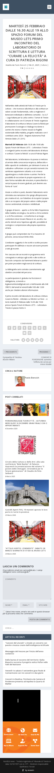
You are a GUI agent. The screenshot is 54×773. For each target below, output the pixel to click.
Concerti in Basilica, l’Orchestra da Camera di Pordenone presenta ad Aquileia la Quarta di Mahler (25, 681)
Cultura (44, 65)
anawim (31, 770)
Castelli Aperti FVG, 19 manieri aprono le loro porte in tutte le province (26, 511)
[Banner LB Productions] (27, 705)
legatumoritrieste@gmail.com (17, 284)
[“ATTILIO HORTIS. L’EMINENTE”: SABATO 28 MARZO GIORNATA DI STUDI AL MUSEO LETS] (27, 531)
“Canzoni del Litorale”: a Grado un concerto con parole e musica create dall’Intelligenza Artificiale (27, 644)
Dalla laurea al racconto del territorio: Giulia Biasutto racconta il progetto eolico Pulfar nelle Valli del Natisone (26, 662)
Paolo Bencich (20, 65)
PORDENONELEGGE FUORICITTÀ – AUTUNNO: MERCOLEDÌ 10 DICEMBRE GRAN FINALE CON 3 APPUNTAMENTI (26, 423)
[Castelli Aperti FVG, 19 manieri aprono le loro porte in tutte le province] (27, 493)
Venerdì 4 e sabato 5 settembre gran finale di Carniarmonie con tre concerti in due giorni (25, 671)
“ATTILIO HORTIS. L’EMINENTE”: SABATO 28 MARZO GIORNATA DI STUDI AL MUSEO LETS (25, 549)
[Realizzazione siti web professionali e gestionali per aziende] (27, 737)
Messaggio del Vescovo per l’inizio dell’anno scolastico (24, 652)
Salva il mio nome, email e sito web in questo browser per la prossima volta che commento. (26, 612)
